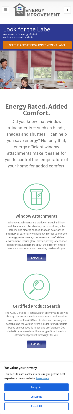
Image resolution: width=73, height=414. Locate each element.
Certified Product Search (36, 306)
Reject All (36, 406)
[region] (36, 388)
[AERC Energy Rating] (36, 9)
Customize (36, 396)
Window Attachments (36, 216)
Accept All (36, 387)
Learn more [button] (42, 378)
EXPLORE (36, 257)
